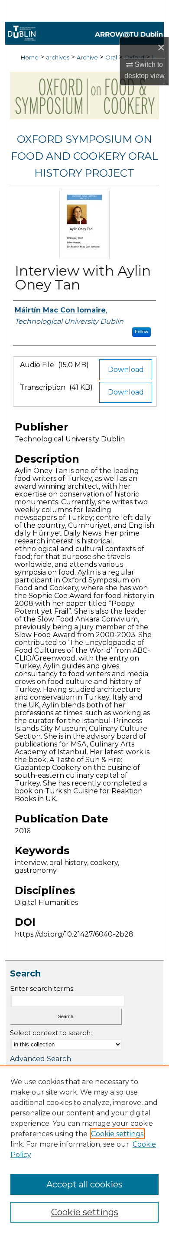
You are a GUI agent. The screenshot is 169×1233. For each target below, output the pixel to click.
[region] (84, 1149)
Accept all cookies (84, 1184)
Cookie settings (117, 1134)
